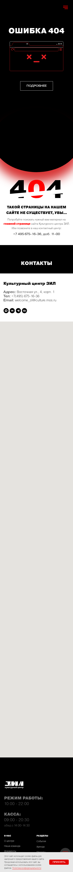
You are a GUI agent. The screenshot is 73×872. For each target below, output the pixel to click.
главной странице (17, 224)
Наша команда (12, 846)
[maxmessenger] (6, 310)
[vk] (12, 310)
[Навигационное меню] (65, 7)
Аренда (40, 846)
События (41, 841)
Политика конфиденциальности (26, 868)
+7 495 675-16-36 (27, 234)
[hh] (24, 310)
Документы (10, 851)
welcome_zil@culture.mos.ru (35, 300)
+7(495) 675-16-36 (25, 296)
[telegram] (18, 310)
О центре (9, 841)
